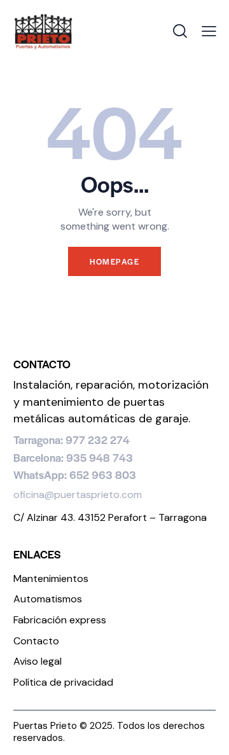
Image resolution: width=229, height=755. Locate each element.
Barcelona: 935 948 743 (73, 457)
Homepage (114, 261)
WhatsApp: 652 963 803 (74, 474)
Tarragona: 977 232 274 (71, 439)
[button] (209, 31)
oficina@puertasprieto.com (77, 494)
